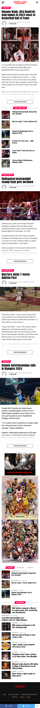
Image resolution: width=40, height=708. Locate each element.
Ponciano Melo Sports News (29, 694)
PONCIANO (13, 24)
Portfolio (14, 697)
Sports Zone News (13, 694)
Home (4, 694)
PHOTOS (22, 697)
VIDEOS (28, 697)
